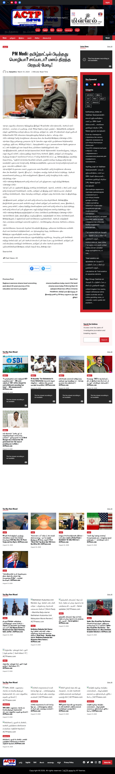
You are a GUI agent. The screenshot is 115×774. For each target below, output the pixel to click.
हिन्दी (52, 30)
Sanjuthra (13, 72)
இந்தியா (99, 95)
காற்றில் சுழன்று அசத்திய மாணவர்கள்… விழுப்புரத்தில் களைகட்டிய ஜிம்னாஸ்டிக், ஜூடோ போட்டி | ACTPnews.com (97, 707)
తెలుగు (59, 30)
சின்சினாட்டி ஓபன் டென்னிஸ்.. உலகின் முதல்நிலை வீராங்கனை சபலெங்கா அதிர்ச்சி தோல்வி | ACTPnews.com (15, 741)
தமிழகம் (5, 47)
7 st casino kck (92, 232)
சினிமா (95, 98)
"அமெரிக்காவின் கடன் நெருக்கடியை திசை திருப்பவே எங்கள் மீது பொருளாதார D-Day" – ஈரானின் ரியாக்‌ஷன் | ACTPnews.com (15, 577)
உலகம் (88, 98)
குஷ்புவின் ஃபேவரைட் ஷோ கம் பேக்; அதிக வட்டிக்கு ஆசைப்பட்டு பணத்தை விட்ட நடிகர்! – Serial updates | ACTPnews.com (71, 620)
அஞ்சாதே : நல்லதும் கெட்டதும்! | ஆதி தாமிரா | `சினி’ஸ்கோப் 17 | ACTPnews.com (15, 666)
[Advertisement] (57, 489)
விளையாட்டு (96, 102)
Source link (7, 251)
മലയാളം (68, 30)
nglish (108, 2)
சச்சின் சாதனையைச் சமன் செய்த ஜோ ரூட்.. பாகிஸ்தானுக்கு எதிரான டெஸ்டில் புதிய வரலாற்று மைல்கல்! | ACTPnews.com (42, 707)
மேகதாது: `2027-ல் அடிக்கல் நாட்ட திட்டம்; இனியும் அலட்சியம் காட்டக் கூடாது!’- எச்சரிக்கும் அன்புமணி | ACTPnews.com (98, 381)
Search (104, 340)
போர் (88, 102)
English (45, 30)
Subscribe (107, 762)
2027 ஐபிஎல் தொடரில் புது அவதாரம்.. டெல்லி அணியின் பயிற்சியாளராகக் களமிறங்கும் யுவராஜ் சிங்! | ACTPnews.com (70, 707)
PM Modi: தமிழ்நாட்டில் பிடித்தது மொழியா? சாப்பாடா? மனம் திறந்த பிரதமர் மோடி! (40, 59)
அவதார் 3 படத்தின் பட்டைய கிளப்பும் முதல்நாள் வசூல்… (96, 235)
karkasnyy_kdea (92, 112)
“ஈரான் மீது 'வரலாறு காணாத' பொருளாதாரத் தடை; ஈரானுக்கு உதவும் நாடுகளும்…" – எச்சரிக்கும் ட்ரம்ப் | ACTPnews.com (99, 538)
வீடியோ (88, 106)
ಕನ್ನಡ (77, 30)
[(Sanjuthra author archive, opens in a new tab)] (4, 73)
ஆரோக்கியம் (90, 95)
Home (5, 38)
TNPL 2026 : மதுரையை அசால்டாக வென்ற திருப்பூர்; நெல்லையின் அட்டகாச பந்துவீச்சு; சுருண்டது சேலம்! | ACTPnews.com (15, 710)
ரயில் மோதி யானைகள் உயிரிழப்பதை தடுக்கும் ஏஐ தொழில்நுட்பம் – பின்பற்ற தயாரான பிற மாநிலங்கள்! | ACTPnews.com (71, 381)
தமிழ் (38, 30)
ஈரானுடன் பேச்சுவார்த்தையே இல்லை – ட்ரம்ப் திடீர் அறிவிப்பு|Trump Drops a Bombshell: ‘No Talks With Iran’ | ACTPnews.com (71, 538)
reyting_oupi (91, 167)
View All (109, 46)
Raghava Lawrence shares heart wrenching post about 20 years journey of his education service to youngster (19, 286)
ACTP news (68, 770)
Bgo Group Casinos (93, 279)
